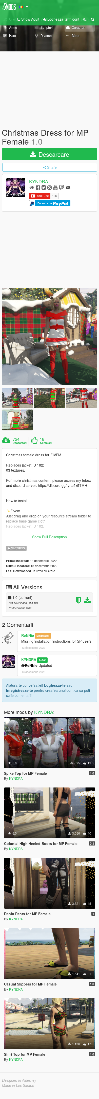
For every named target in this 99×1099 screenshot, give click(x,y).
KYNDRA (38, 181)
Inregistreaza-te (19, 690)
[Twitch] (61, 187)
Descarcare (53, 154)
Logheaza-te (55, 685)
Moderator (42, 636)
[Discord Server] (68, 187)
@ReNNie (29, 665)
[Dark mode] (84, 19)
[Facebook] (37, 187)
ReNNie (27, 635)
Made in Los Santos (18, 1085)
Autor (42, 660)
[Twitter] (43, 187)
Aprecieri (46, 442)
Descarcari (20, 442)
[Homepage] (31, 187)
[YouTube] (55, 187)
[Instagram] (49, 187)
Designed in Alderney (19, 1080)
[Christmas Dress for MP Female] (49, 336)
